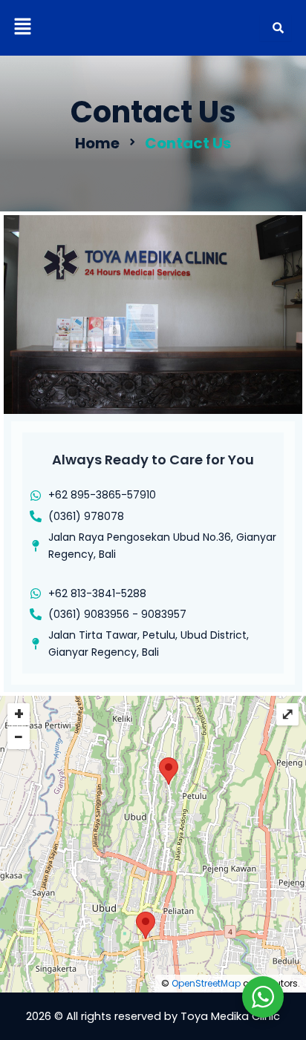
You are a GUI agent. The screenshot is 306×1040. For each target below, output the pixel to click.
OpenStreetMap (206, 983)
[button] (22, 27)
